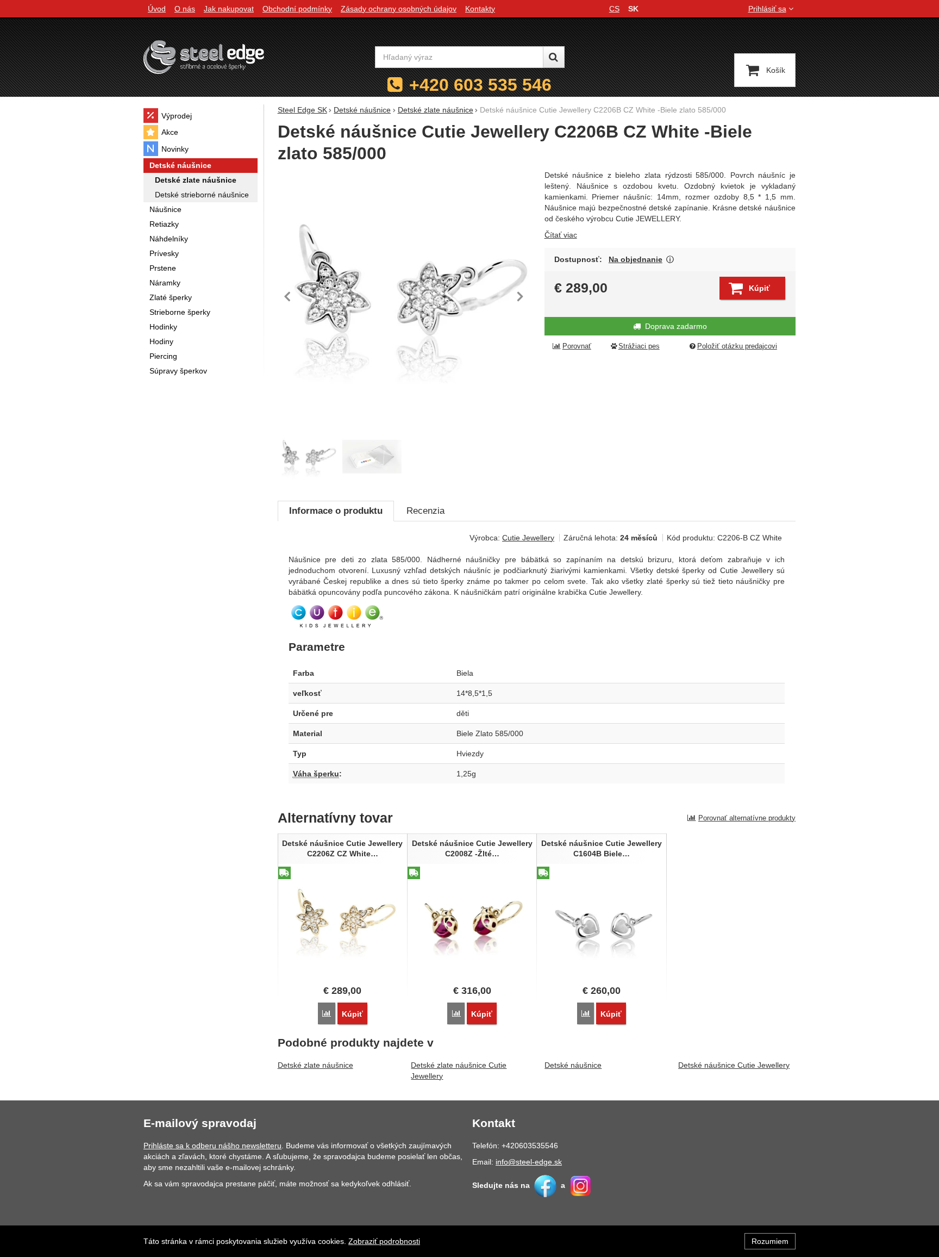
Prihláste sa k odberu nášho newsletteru (212, 1145)
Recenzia (425, 511)
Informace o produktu (336, 511)
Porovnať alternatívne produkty (747, 818)
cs (614, 8)
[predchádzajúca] (288, 296)
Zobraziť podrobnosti (384, 1241)
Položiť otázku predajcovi (737, 346)
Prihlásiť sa (767, 8)
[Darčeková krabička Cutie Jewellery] (372, 457)
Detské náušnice (573, 1065)
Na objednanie (635, 259)
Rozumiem (770, 1241)
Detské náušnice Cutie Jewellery (734, 1065)
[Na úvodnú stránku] (203, 56)
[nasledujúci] (520, 296)
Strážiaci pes (639, 346)
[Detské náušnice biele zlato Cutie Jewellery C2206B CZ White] (404, 297)
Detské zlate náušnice (315, 1065)
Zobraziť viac (670, 259)
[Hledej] (554, 57)
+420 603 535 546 (480, 85)
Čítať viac (560, 235)
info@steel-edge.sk (529, 1162)
